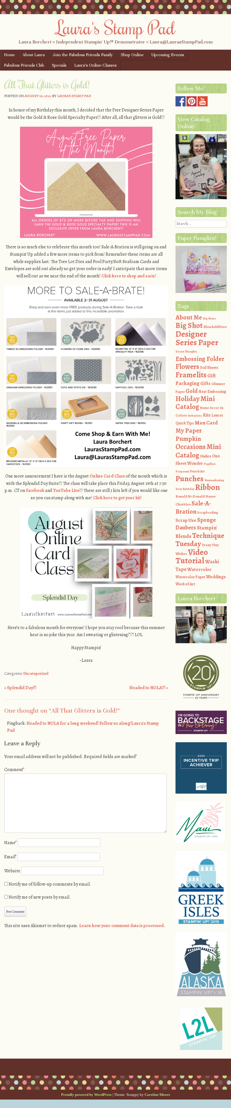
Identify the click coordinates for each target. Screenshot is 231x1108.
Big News (209, 318)
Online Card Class (107, 476)
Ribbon (207, 487)
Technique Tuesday (200, 540)
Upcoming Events (167, 54)
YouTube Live (66, 490)
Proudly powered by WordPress (86, 1094)
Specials (59, 65)
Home (9, 54)
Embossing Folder (200, 358)
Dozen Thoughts (186, 351)
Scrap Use (186, 520)
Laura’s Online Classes (95, 65)
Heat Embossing (212, 391)
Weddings (216, 577)
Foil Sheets (209, 367)
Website (12, 871)
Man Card (206, 422)
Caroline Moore (157, 1094)
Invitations (195, 415)
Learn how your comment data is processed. (122, 926)
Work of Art (185, 584)
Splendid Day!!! (20, 688)
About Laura (34, 54)
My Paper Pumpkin (189, 434)
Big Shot (189, 325)
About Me (189, 317)
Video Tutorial (192, 556)
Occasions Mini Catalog (198, 451)
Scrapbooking (207, 512)
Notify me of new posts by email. (40, 897)
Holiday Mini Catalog (195, 403)
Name (10, 843)
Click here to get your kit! (117, 498)
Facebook (35, 490)
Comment (14, 770)
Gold (191, 391)
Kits (206, 415)
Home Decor (209, 408)
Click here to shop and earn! (128, 276)
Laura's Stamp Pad (116, 27)
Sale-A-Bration (193, 507)
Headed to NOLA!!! (148, 688)
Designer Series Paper (197, 338)
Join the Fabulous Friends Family (83, 54)
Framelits (191, 375)
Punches (190, 478)
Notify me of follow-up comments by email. (50, 884)
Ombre (205, 456)
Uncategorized (35, 673)
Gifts (205, 383)
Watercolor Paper (190, 577)
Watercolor (199, 569)
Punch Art (197, 471)
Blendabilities (215, 326)
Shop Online (132, 54)
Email (10, 857)
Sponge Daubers (196, 524)
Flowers (187, 366)
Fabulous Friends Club (24, 65)
